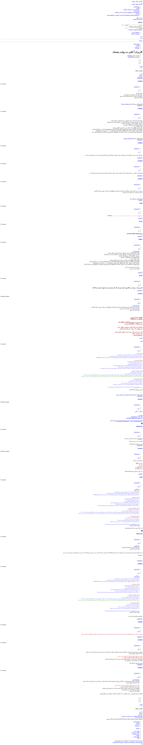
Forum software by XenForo (128, 740)
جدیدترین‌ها (136, 11)
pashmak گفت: (135, 251)
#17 (138, 573)
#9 (138, 285)
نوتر (141, 341)
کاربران (137, 13)
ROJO (140, 221)
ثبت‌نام (140, 40)
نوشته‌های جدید (135, 9)
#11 (138, 350)
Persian (137, 728)
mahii (141, 203)
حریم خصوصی (135, 733)
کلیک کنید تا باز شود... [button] (134, 268)
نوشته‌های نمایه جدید (127, 12)
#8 (138, 249)
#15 (138, 486)
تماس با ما (136, 731)
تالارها (138, 8)
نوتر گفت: (137, 489)
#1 (138, 90)
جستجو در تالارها (128, 9)
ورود (141, 37)
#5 (138, 188)
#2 (138, 118)
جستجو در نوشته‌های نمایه (113, 15)
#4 (138, 170)
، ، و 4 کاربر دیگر (124, 394)
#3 (138, 152)
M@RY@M (139, 426)
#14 (138, 458)
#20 (138, 677)
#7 (138, 231)
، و (126, 104)
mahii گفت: (136, 546)
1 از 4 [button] (141, 67)
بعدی (141, 66)
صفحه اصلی (136, 6)
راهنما (138, 735)
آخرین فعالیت (118, 12)
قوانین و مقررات (135, 732)
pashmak (129, 55)
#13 (138, 436)
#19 (138, 649)
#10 (138, 303)
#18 (138, 631)
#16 (138, 543)
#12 (138, 408)
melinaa (140, 239)
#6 (138, 213)
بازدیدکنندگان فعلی (134, 15)
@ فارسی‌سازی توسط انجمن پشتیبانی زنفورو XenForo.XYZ (127, 742)
